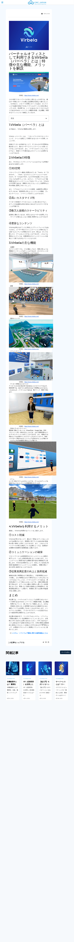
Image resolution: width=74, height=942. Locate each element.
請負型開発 (42, 860)
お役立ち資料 (10, 923)
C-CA (7, 874)
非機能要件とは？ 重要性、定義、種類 (12, 684)
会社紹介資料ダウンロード (14, 894)
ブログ (8, 919)
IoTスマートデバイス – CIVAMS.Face (18, 860)
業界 (39, 894)
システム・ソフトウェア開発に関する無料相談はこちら (30, 633)
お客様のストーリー (44, 890)
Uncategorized (11, 678)
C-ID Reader (10, 870)
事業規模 (41, 897)
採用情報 (41, 919)
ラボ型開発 (42, 863)
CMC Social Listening (13, 863)
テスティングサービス (13, 841)
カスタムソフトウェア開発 (14, 830)
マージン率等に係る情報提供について (18, 904)
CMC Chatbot (11, 867)
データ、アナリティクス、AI (47, 839)
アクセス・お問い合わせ (14, 908)
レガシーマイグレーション (14, 837)
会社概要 (9, 890)
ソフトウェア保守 (11, 834)
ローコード (42, 849)
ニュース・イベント (12, 927)
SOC (7, 877)
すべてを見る (65, 652)
